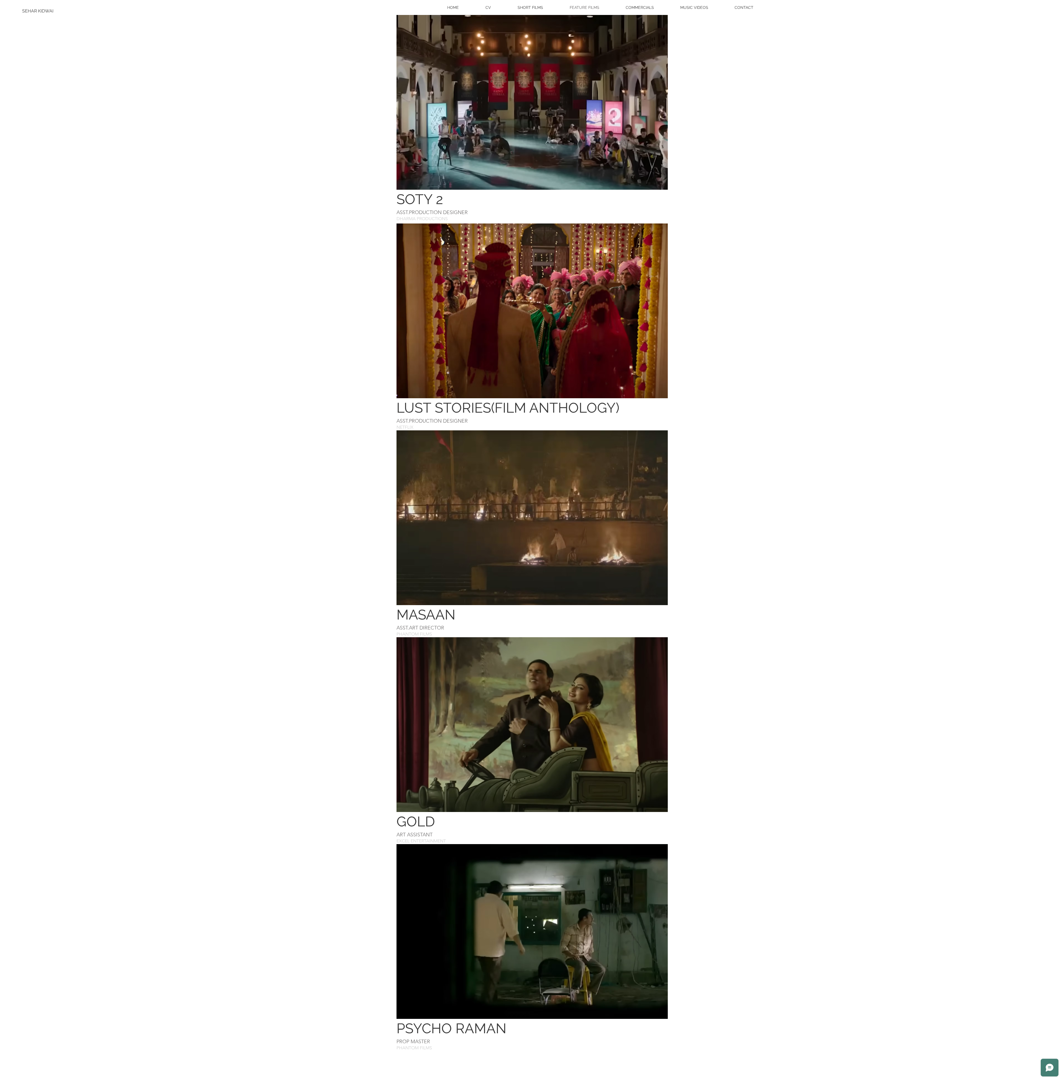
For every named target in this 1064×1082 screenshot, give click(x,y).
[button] (532, 102)
